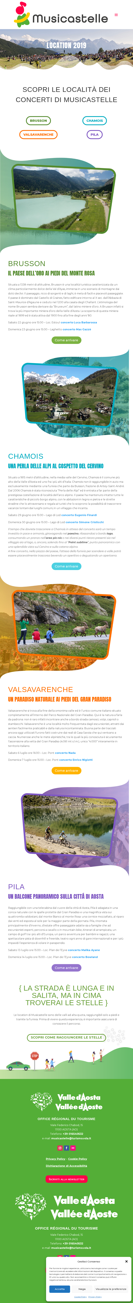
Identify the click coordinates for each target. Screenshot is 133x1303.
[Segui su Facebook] (66, 1148)
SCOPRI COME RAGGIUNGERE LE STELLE (66, 1037)
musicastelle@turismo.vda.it (71, 1138)
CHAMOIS (94, 121)
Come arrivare (66, 340)
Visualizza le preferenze (111, 1289)
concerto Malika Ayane (84, 950)
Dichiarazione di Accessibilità (66, 1165)
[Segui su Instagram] (60, 1148)
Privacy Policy (95, 1297)
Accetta (60, 1289)
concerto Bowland (85, 957)
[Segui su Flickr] (73, 1148)
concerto (67, 322)
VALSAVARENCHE (38, 135)
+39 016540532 (73, 1133)
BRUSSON (38, 121)
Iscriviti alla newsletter (66, 1179)
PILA (95, 135)
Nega (82, 1289)
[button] (126, 1261)
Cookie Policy (80, 1297)
